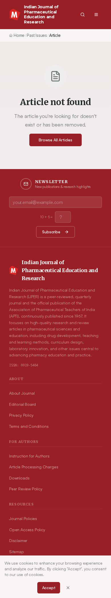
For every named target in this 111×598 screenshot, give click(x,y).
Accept (49, 587)
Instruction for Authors (29, 455)
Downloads (19, 477)
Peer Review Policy (25, 488)
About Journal (22, 393)
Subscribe (51, 231)
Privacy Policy (21, 415)
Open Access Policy (27, 529)
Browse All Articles (55, 139)
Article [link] (55, 35)
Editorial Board (22, 404)
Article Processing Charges (33, 466)
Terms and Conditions (28, 426)
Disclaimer (18, 540)
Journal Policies (23, 518)
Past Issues (37, 35)
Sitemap (16, 551)
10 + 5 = (46, 217)
